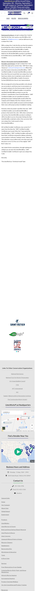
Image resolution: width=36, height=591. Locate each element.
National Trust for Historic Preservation (17, 377)
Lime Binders (5, 523)
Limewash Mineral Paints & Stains (11, 539)
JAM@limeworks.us (13, 39)
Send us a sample (23, 18)
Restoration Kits (6, 549)
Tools (3, 555)
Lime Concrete (5, 536)
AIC (17, 392)
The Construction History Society (17, 399)
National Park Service (17, 374)
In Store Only (5, 558)
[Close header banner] (32, 5)
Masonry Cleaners (6, 542)
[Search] (24, 13)
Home (3, 502)
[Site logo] (15, 13)
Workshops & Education (8, 552)
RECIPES (13, 18)
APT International (17, 388)
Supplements (5, 545)
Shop (8, 18)
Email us (19, 493)
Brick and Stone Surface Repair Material (13, 529)
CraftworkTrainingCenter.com (16, 67)
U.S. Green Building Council (17, 381)
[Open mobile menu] (32, 13)
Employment (5, 514)
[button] (16, 351)
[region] (17, 334)
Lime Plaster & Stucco (8, 533)
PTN (17, 385)
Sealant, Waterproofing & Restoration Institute (17, 396)
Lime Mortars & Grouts (8, 526)
